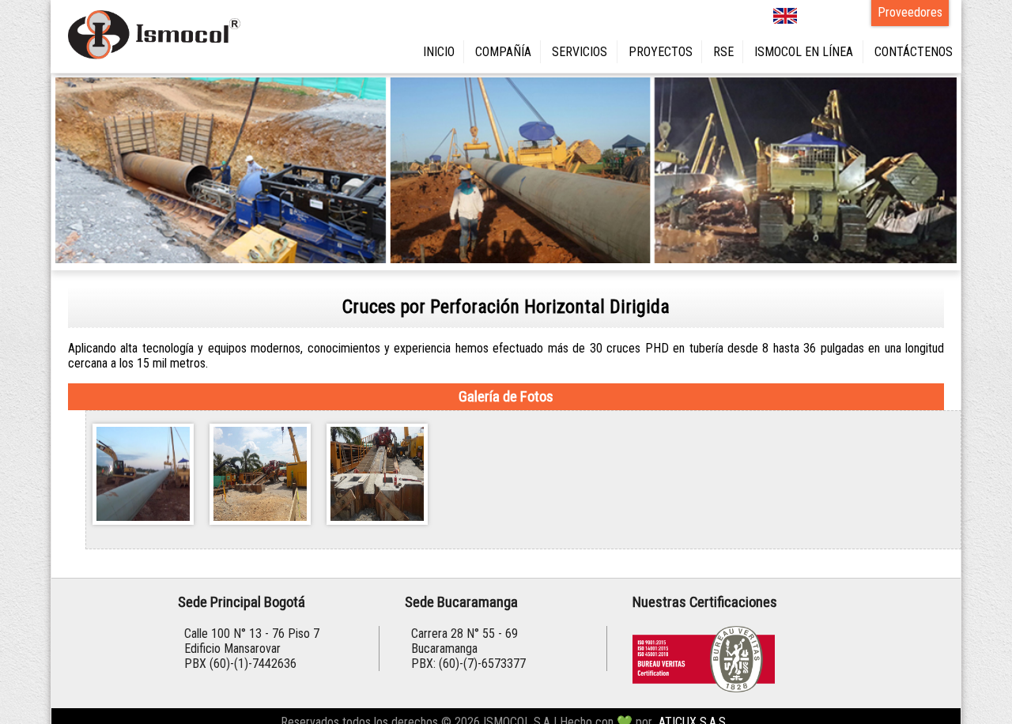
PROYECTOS (701, 50)
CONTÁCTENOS (919, 50)
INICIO (509, 50)
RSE (757, 50)
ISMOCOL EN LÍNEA (826, 50)
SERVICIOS (632, 50)
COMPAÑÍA (564, 50)
